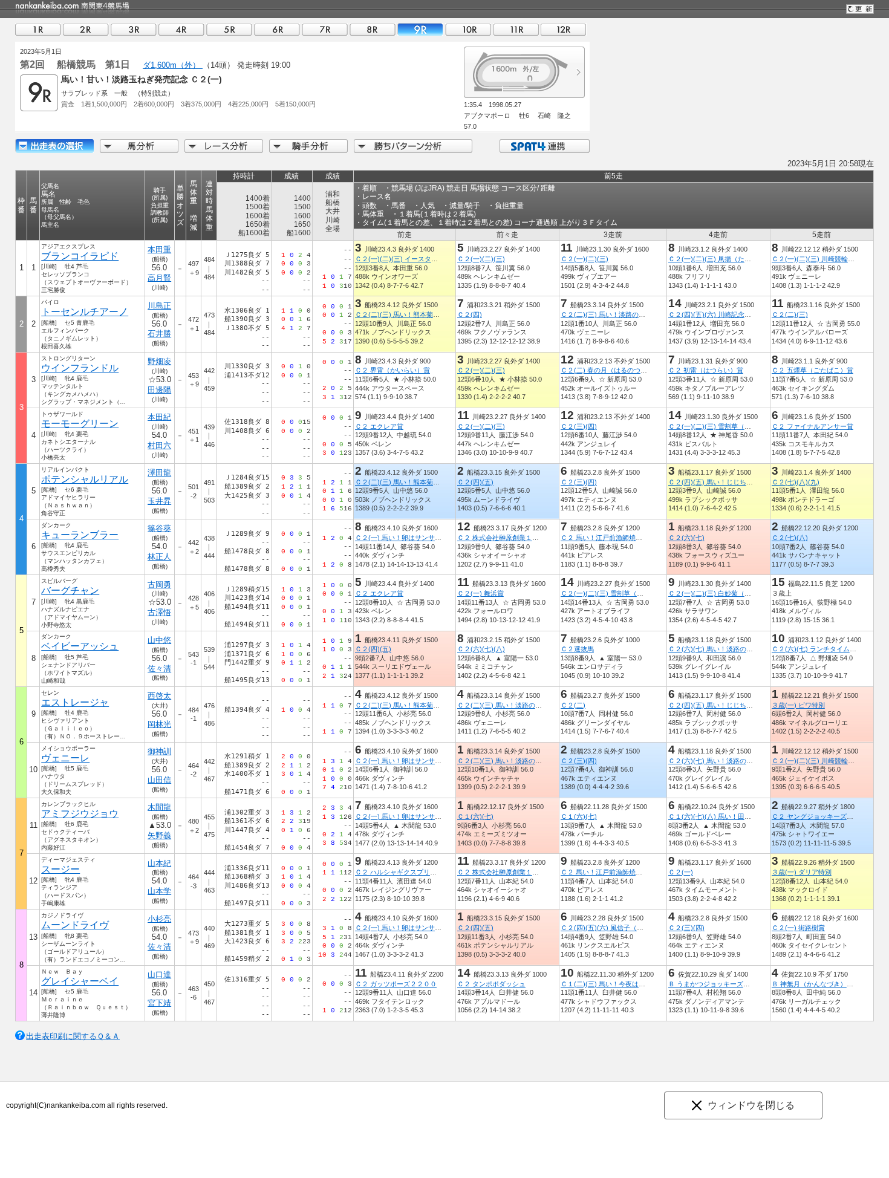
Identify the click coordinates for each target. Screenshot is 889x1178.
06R (277, 29)
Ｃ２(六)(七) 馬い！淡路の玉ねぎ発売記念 (730, 648)
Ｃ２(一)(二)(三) (481, 258)
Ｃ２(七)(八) (790, 537)
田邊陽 (159, 389)
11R (516, 29)
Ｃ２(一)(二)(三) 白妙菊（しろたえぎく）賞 (733, 593)
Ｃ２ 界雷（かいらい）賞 (392, 370)
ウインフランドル (80, 368)
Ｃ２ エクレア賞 (379, 426)
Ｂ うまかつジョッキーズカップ (715, 984)
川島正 (159, 305)
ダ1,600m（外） (173, 65)
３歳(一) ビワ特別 (798, 705)
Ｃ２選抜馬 (577, 648)
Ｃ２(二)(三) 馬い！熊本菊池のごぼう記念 (417, 314)
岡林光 (159, 724)
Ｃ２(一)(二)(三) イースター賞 (399, 258)
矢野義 (159, 835)
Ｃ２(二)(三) (790, 314)
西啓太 (159, 695)
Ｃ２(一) (680, 872)
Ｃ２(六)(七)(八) (481, 648)
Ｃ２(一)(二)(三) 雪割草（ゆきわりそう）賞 (733, 426)
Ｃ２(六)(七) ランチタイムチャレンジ (827, 648)
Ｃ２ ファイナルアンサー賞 (812, 426)
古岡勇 (159, 584)
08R (373, 29)
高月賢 (159, 277)
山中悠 (159, 640)
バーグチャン (70, 590)
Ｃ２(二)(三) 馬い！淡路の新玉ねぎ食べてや (626, 314)
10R (468, 29)
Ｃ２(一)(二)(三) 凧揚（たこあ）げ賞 (723, 258)
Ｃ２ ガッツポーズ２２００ (396, 984)
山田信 (159, 779)
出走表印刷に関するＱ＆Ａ (73, 1036)
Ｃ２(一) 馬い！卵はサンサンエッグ (408, 537)
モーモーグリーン (80, 423)
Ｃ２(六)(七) (686, 537)
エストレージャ (75, 702)
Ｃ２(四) (469, 314)
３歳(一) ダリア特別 (802, 872)
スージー (60, 869)
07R (325, 29)
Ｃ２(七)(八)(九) (795, 482)
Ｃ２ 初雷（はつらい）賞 (705, 370)
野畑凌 (159, 361)
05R (229, 29)
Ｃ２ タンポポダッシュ (491, 984)
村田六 (159, 445)
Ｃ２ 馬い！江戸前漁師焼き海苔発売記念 (621, 537)
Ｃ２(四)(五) (475, 482)
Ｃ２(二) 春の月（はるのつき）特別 (614, 370)
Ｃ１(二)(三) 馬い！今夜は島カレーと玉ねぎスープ (636, 984)
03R (134, 29)
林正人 (159, 556)
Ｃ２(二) (573, 705)
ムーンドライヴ (75, 925)
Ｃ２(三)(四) (579, 426)
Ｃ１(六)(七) (475, 816)
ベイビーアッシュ (80, 646)
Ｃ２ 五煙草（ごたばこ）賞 (812, 370)
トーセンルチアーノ (84, 312)
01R (38, 29)
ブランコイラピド (80, 256)
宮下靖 (159, 1002)
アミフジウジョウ (80, 814)
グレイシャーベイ (80, 981)
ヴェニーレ (65, 758)
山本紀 (159, 863)
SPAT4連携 (544, 146)
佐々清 (159, 668)
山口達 (159, 974)
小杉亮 (159, 918)
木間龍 (159, 807)
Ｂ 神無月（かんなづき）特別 (816, 984)
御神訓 (159, 751)
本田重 (159, 249)
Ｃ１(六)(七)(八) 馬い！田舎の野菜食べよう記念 (739, 816)
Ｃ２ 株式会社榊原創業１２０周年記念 (514, 537)
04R (181, 29)
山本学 (159, 891)
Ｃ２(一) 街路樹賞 (798, 927)
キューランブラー (80, 535)
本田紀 (159, 416)
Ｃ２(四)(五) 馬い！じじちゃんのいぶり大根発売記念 (747, 482)
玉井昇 (159, 501)
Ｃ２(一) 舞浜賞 (480, 593)
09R (420, 29)
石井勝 (159, 333)
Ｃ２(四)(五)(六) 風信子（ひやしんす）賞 (622, 927)
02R (86, 29)
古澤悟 (159, 612)
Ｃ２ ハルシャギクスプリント (399, 872)
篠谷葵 (159, 528)
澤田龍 (159, 472)
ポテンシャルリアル (84, 479)
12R (564, 29)
